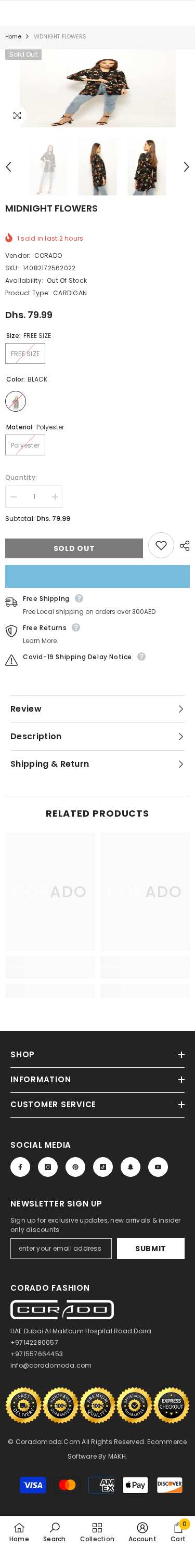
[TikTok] (103, 1167)
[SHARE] (182, 545)
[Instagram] (48, 1167)
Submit (150, 1248)
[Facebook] (20, 1167)
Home (13, 37)
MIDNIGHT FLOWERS (51, 208)
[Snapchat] (130, 1167)
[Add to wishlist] (161, 545)
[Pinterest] (75, 1167)
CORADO (48, 255)
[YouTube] (158, 1167)
